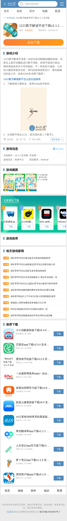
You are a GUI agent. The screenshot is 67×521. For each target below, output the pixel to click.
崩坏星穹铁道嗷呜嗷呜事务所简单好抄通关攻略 (33, 290)
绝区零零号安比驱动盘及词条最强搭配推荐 (30, 258)
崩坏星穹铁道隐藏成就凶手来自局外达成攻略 (31, 315)
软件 (33, 490)
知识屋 (10, 512)
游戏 (20, 490)
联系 (59, 490)
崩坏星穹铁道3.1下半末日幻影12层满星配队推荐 (33, 296)
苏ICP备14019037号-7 (50, 512)
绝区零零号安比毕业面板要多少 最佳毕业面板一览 (34, 277)
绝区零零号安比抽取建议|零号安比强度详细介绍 (33, 264)
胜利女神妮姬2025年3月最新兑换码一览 (29, 309)
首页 (7, 490)
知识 (46, 490)
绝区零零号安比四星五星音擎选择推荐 (28, 271)
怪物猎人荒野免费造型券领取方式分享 (28, 302)
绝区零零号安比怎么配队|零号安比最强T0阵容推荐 (34, 283)
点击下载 (33, 42)
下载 (10, 226)
